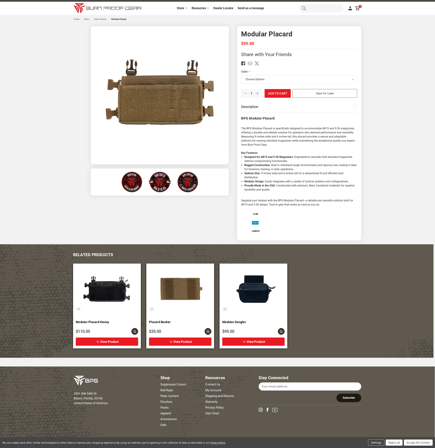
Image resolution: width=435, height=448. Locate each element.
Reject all (394, 442)
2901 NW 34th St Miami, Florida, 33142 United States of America (91, 398)
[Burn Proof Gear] (108, 8)
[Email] (251, 63)
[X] (258, 63)
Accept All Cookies (418, 442)
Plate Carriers (169, 396)
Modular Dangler (234, 322)
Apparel (165, 413)
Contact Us (212, 384)
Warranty (211, 401)
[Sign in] (350, 8)
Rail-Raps (166, 390)
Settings (376, 442)
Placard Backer (160, 322)
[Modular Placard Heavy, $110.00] (107, 289)
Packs (164, 407)
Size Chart (212, 413)
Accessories (168, 419)
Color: (245, 71)
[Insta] (262, 410)
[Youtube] (276, 410)
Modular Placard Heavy (92, 322)
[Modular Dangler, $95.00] (253, 289)
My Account (213, 390)
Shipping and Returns (219, 396)
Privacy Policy (214, 407)
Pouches (166, 401)
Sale (163, 425)
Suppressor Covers (173, 384)
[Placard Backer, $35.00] (180, 289)
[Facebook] (244, 63)
